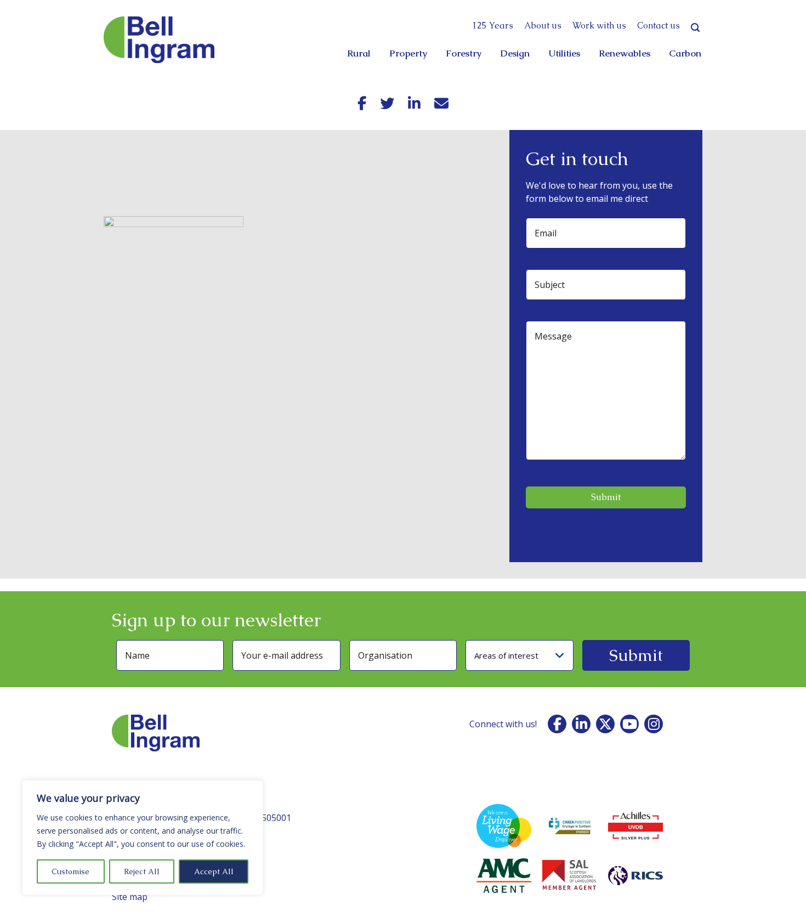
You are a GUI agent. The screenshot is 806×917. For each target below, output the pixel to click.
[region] (142, 837)
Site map (129, 897)
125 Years (492, 26)
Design (515, 53)
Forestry (463, 53)
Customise (70, 871)
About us (542, 26)
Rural (359, 53)
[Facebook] (361, 103)
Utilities (564, 53)
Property (408, 53)
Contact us (658, 26)
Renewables (624, 53)
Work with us (599, 26)
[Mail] (441, 103)
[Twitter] (387, 103)
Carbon (685, 53)
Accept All (214, 871)
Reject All (142, 871)
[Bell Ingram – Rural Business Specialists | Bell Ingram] (159, 39)
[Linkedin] (414, 103)
